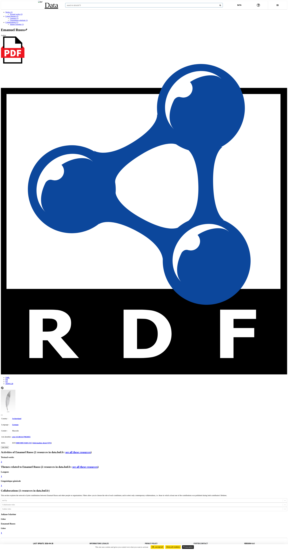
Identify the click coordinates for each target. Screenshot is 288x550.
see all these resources (78, 452)
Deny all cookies (173, 547)
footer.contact (201, 543)
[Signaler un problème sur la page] (26, 30)
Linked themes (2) (11, 16)
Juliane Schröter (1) (17, 24)
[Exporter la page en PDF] (13, 63)
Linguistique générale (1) (19, 20)
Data (51, 5)
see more (5, 447)
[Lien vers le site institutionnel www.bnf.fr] (40, 5)
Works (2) (8, 12)
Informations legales (99, 543)
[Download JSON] (2, 389)
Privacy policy (151, 543)
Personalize (188, 547)
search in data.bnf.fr (74, 5)
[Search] (220, 5)
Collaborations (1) (11, 22)
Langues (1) (14, 18)
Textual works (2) (16, 14)
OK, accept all (157, 547)
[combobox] (144, 5)
